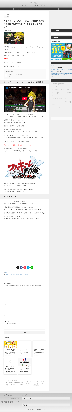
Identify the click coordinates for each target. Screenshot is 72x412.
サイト (5, 315)
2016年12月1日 (62, 83)
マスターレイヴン (55, 101)
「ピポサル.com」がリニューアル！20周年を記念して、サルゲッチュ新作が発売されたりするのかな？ (10, 352)
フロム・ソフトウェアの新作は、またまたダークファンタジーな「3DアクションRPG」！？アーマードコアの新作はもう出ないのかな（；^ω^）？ (24, 354)
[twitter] (17, 267)
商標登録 (17, 274)
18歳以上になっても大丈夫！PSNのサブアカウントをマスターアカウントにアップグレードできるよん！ (39, 352)
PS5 (41, 9)
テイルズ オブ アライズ (57, 98)
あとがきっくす (10, 76)
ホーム (7, 9)
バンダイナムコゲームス (10, 274)
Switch (64, 9)
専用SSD (53, 104)
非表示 (11, 71)
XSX (53, 9)
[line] (31, 267)
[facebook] (21, 267)
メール (5, 309)
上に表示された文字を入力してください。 (13, 323)
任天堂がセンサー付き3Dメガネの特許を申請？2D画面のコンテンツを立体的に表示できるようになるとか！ (10, 369)
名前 (5, 304)
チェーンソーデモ (55, 95)
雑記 (6, 272)
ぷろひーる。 (19, 9)
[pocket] (24, 267)
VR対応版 (69, 92)
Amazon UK (54, 86)
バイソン (66, 98)
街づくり (54, 110)
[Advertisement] (15, 232)
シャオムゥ (22, 274)
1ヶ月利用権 (54, 83)
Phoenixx (54, 92)
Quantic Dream (61, 92)
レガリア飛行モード (66, 101)
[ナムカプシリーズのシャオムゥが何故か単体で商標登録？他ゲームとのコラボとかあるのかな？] (28, 267)
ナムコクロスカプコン (29, 274)
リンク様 (30, 9)
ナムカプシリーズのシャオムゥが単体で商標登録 (15, 74)
